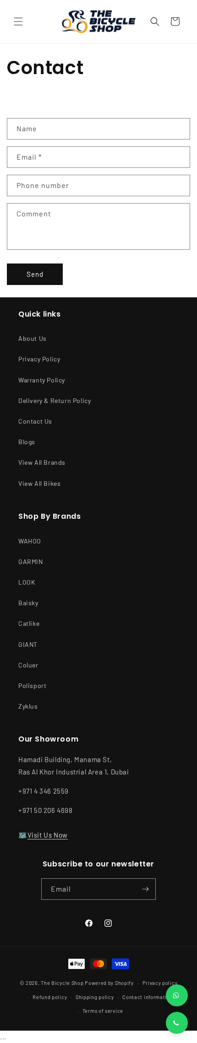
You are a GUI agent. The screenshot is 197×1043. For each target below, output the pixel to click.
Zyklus (28, 706)
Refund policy (50, 997)
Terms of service (102, 1011)
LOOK (26, 582)
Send (35, 274)
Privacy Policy (39, 359)
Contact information (147, 997)
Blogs (26, 442)
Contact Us (35, 421)
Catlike (28, 623)
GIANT (28, 644)
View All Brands (42, 462)
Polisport (32, 685)
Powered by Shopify (109, 983)
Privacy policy (160, 983)
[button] (18, 21)
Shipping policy (95, 997)
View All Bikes (39, 483)
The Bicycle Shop (62, 983)
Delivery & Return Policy (54, 400)
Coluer (28, 665)
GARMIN (30, 561)
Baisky (28, 603)
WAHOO (29, 541)
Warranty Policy (41, 380)
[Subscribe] (145, 889)
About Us (32, 338)
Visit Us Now (47, 835)
